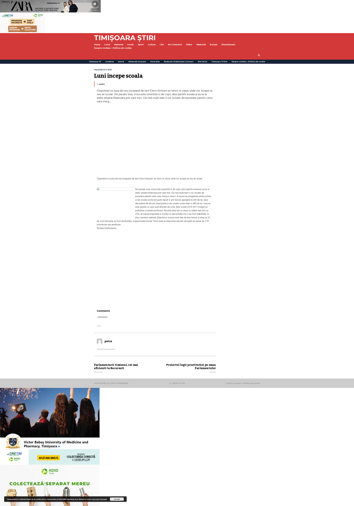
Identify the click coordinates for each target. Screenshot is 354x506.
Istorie (121, 62)
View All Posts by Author (106, 349)
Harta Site (155, 62)
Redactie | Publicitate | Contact (178, 62)
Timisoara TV (95, 62)
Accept (117, 499)
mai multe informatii (99, 499)
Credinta (109, 62)
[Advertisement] (155, 141)
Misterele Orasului (137, 62)
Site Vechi (202, 62)
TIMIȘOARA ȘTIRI (125, 38)
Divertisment (228, 44)
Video (189, 44)
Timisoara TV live (219, 62)
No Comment (175, 44)
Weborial (201, 44)
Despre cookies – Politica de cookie (113, 48)
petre (102, 84)
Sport (141, 44)
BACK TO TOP (178, 383)
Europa (213, 44)
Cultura (152, 44)
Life (162, 44)
